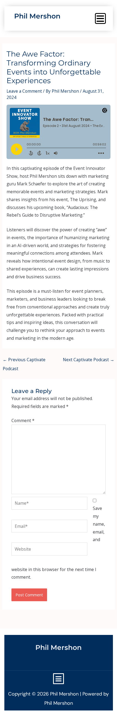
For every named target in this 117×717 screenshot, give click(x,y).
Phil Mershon (37, 16)
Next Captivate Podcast (88, 360)
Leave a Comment (24, 91)
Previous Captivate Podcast (24, 361)
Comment (23, 420)
